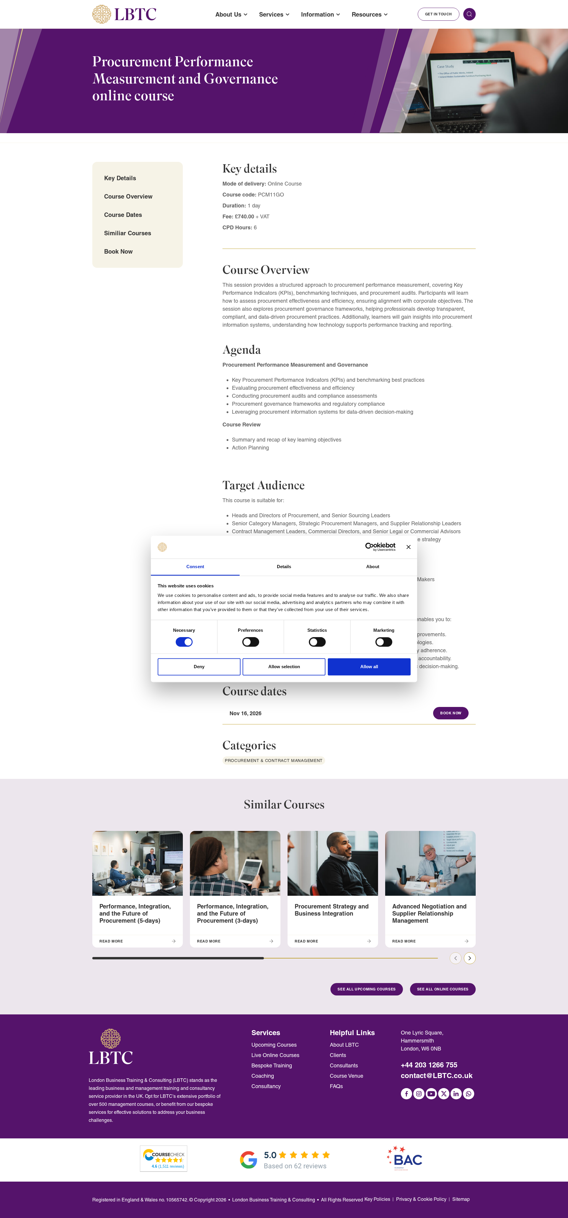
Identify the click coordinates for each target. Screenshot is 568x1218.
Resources (367, 14)
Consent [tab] (195, 566)
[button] (178, 958)
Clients (338, 1055)
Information (317, 14)
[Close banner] (408, 547)
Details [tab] (284, 566)
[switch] (250, 642)
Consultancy (266, 1086)
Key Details (120, 178)
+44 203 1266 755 (429, 1065)
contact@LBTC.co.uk (436, 1075)
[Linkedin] (456, 1093)
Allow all (369, 666)
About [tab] (372, 566)
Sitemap (461, 1199)
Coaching (262, 1076)
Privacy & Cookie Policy (421, 1199)
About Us (228, 14)
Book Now (118, 251)
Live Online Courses (275, 1055)
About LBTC (344, 1045)
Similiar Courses (127, 233)
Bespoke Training (271, 1065)
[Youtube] (431, 1093)
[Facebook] (406, 1093)
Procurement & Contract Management (274, 760)
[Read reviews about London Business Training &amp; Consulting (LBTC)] (164, 1155)
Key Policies (377, 1199)
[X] (443, 1093)
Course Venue (346, 1076)
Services (271, 14)
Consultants (344, 1065)
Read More (111, 941)
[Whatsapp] (468, 1093)
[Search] (469, 14)
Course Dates (123, 214)
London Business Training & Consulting (273, 1200)
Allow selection (284, 666)
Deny (199, 666)
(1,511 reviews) (168, 1166)
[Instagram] (419, 1093)
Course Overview (128, 196)
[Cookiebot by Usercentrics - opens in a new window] (370, 547)
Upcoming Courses (274, 1045)
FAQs (336, 1086)
